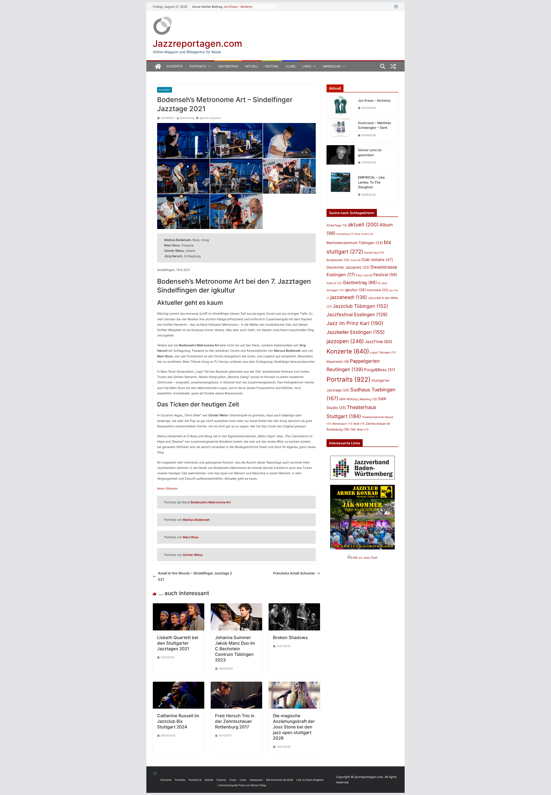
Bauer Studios (363, 234)
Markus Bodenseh (196, 519)
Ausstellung (344, 233)
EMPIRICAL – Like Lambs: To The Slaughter (371, 182)
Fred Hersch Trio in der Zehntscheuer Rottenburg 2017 (234, 721)
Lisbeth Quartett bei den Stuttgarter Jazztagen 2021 (177, 643)
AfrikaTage (337, 225)
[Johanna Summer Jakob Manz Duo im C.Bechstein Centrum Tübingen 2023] (236, 606)
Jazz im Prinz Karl (355, 323)
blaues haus (374, 252)
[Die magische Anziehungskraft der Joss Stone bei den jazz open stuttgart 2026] (294, 685)
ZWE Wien (359, 429)
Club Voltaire (377, 259)
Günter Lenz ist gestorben (370, 152)
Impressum (332, 66)
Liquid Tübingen (383, 352)
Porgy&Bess (379, 369)
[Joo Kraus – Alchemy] (340, 105)
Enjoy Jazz (364, 275)
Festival (272, 66)
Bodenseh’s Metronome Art (211, 502)
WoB (359, 423)
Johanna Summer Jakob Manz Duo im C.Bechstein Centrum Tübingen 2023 (235, 649)
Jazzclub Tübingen (360, 306)
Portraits (197, 66)
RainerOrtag (187, 118)
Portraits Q (195, 779)
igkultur (204, 118)
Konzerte (175, 66)
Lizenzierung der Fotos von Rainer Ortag (242, 785)
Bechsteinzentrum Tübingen (355, 243)
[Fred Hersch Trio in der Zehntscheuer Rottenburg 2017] (236, 685)
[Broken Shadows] (294, 606)
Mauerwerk (338, 361)
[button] (208, 66)
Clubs (291, 66)
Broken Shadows (290, 637)
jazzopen (345, 341)
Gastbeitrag (228, 66)
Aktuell (251, 66)
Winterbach (342, 423)
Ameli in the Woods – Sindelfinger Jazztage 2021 (195, 576)
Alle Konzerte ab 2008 (279, 779)
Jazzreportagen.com (197, 43)
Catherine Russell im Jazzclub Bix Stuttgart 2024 (178, 721)
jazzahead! (348, 297)
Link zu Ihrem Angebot (309, 779)
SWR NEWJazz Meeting (358, 399)
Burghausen (338, 260)
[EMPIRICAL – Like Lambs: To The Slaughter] (340, 187)
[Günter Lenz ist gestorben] (340, 157)
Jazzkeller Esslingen (356, 332)
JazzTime (378, 341)
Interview (377, 290)
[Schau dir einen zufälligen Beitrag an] (393, 66)
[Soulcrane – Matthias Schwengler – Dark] (340, 130)
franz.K (334, 283)
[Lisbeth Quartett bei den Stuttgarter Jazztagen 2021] (178, 606)
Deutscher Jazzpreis (348, 267)
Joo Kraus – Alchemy (237, 6)
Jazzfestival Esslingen (357, 314)
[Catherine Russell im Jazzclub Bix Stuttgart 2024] (178, 685)
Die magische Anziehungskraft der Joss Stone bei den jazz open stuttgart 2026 (294, 727)
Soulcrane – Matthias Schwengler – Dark (374, 125)
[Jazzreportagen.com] (158, 66)
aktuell (363, 224)
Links (306, 66)
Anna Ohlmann (167, 488)
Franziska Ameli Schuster (294, 573)
